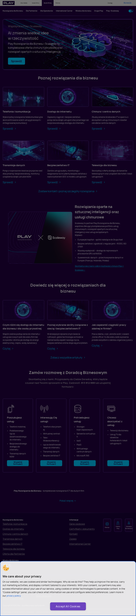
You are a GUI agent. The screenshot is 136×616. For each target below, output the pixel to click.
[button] (6, 568)
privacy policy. (13, 595)
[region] (68, 588)
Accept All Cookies (68, 606)
